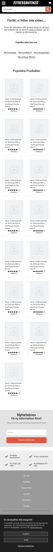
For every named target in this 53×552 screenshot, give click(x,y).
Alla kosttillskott (25, 52)
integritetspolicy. (36, 528)
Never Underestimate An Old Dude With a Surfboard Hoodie (13, 101)
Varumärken (26, 500)
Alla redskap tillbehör (26, 57)
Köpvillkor (26, 482)
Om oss (26, 476)
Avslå (26, 540)
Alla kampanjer (10, 52)
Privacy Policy (26, 488)
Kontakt (27, 494)
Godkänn (25, 534)
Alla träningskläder (41, 52)
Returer (26, 506)
